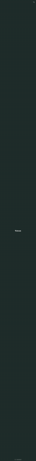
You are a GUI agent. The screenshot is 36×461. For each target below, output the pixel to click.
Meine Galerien (19, 459)
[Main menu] (34, 2)
